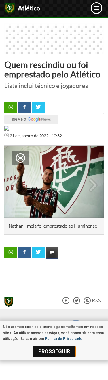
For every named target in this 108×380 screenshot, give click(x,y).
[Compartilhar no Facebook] (24, 107)
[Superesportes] (10, 303)
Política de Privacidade (63, 339)
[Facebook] (65, 302)
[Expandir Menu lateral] (96, 8)
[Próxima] (93, 182)
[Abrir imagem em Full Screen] (20, 158)
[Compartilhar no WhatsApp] (10, 107)
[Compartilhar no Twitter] (38, 107)
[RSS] (92, 302)
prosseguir (54, 351)
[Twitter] (76, 302)
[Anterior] (11, 182)
